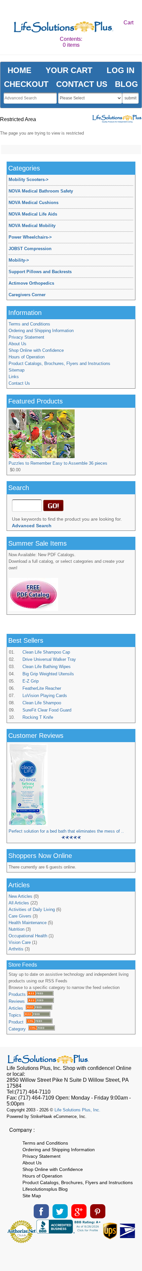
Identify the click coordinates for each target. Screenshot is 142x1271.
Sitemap (16, 370)
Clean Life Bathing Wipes (46, 666)
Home (19, 70)
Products (18, 994)
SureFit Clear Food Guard (46, 710)
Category (18, 1028)
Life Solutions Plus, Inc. (77, 1109)
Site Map (31, 1195)
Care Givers (20, 916)
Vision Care (20, 942)
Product (17, 1022)
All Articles (19, 902)
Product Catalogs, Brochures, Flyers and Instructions (59, 363)
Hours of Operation (27, 356)
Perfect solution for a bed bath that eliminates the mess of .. (66, 831)
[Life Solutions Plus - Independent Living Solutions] (64, 27)
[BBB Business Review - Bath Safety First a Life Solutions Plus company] (69, 1231)
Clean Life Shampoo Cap (46, 652)
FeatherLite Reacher (41, 688)
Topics (16, 1015)
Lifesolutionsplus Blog (45, 1189)
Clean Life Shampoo (41, 702)
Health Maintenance (28, 922)
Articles (17, 1008)
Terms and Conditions (29, 324)
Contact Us (19, 383)
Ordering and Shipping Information (41, 330)
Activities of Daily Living (32, 909)
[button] (71, 1254)
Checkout (26, 84)
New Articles (20, 896)
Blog (126, 84)
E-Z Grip (30, 681)
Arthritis (16, 949)
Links (14, 376)
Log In (120, 70)
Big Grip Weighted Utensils (48, 673)
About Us (17, 343)
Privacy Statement (26, 337)
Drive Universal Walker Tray (49, 659)
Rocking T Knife (37, 717)
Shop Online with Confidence (36, 350)
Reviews (18, 1001)
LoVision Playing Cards (44, 695)
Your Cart (69, 70)
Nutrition (16, 929)
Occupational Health (28, 935)
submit (130, 98)
